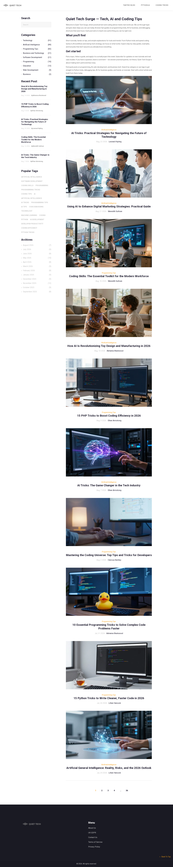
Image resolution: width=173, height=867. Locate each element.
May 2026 (37, 258)
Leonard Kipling (115, 142)
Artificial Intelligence (108, 130)
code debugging (36, 207)
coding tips (26, 194)
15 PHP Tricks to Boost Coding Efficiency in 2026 (109, 415)
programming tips (39, 202)
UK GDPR (92, 833)
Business (37, 74)
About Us (92, 828)
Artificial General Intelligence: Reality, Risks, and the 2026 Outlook (108, 768)
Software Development (37, 57)
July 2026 (37, 249)
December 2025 (37, 279)
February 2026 (37, 270)
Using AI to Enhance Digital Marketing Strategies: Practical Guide (109, 206)
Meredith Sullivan (115, 211)
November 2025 (37, 283)
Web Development (37, 70)
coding (42, 215)
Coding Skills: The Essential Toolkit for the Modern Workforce (109, 276)
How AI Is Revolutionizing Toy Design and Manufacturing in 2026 (108, 346)
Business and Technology (37, 53)
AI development (37, 219)
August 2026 (37, 245)
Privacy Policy (94, 847)
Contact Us (92, 837)
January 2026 (37, 275)
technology (26, 211)
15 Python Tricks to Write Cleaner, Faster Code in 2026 (109, 698)
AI (34, 194)
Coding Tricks (162, 5)
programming (42, 185)
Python (24, 219)
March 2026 (37, 266)
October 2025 (37, 287)
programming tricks (30, 190)
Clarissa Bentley (114, 560)
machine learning (29, 215)
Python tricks (27, 232)
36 (127, 790)
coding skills (27, 185)
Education (37, 66)
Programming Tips (109, 273)
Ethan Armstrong (114, 420)
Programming (37, 61)
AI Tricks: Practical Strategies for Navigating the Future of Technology (34, 121)
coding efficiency (29, 228)
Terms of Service (95, 842)
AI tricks (25, 202)
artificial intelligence (31, 177)
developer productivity (32, 224)
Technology (37, 40)
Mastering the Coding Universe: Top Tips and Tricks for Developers (109, 555)
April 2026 (37, 262)
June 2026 (37, 253)
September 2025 (37, 292)
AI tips (24, 207)
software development (32, 181)
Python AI (145, 5)
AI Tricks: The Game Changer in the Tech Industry (108, 485)
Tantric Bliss (129, 5)
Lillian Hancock (115, 703)
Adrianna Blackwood (115, 351)
